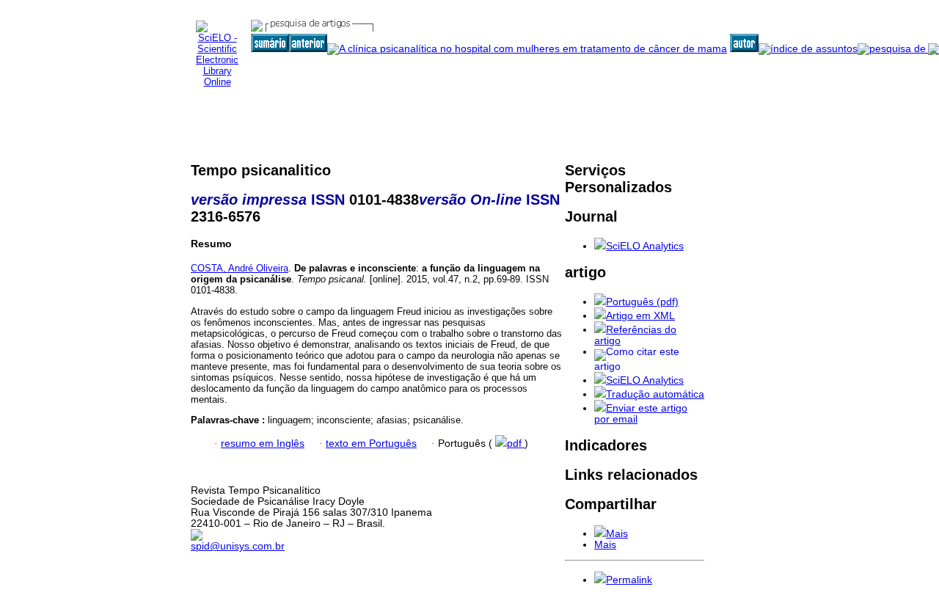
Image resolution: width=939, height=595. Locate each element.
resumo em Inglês (262, 443)
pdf (516, 443)
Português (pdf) (642, 301)
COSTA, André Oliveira (239, 268)
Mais (617, 533)
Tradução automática (655, 394)
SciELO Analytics (645, 246)
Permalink (629, 579)
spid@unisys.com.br (238, 546)
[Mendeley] (600, 533)
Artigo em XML (640, 315)
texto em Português (371, 443)
